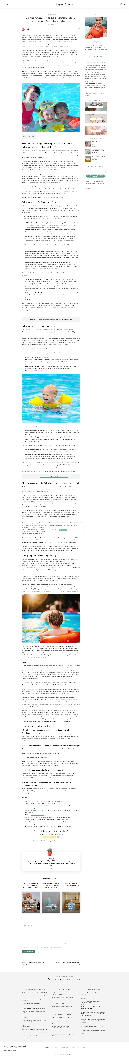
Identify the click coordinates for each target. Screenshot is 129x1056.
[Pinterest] (97, 57)
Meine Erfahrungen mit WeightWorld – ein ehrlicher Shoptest (71, 885)
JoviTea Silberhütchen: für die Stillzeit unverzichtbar (34, 1032)
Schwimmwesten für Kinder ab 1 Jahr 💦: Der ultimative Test (54, 319)
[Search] (124, 4)
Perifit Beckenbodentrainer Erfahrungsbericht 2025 (34, 1029)
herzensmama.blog (66, 979)
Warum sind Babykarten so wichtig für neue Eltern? (93, 992)
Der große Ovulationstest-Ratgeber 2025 (61, 1014)
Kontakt (46, 1047)
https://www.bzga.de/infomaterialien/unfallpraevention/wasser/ (49, 819)
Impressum (54, 1047)
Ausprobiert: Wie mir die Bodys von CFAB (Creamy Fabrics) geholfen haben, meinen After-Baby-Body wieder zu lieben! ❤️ (93, 1014)
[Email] (101, 57)
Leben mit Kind (51, 14)
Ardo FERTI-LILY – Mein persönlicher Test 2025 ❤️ (33, 996)
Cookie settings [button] (54, 530)
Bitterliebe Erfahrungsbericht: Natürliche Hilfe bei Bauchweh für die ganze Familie (51, 885)
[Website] (51, 868)
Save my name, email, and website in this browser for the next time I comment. (43, 947)
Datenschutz (64, 1047)
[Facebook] (90, 57)
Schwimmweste (55, 174)
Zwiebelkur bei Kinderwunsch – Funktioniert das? (64, 1031)
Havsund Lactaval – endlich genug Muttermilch (33, 1008)
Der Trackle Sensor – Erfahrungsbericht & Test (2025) (34, 992)
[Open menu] (4, 3)
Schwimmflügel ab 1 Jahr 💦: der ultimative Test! (54, 477)
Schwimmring (43, 157)
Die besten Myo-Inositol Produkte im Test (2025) (63, 1011)
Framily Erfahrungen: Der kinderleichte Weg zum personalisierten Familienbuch (31, 885)
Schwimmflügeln (68, 174)
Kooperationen (75, 1047)
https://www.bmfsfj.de (37, 815)
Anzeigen (31, 136)
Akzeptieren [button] (63, 529)
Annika (28, 29)
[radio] (44, 837)
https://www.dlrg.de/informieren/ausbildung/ (44, 803)
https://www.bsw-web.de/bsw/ (40, 808)
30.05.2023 (51, 24)
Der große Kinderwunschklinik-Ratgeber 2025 (99, 143)
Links (83, 1047)
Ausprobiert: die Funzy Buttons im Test (90, 997)
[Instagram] (94, 57)
